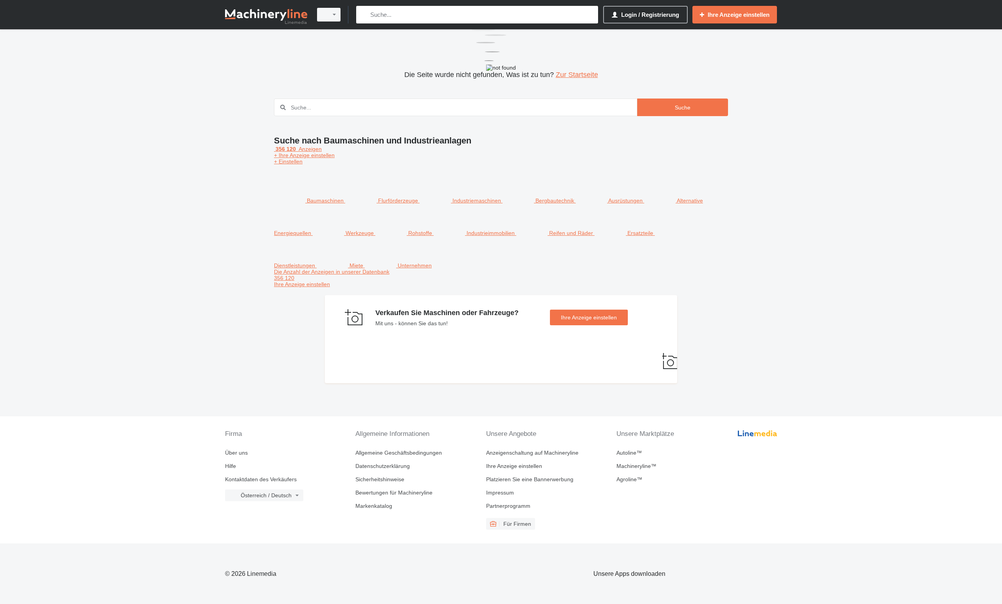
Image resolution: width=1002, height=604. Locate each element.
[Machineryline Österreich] (266, 14)
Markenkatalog (373, 506)
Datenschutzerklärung (382, 466)
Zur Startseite (577, 75)
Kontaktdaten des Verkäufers (261, 479)
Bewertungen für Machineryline (394, 492)
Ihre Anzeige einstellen (589, 317)
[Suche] (364, 15)
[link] (501, 278)
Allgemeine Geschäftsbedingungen (398, 453)
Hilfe (230, 466)
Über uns (236, 453)
